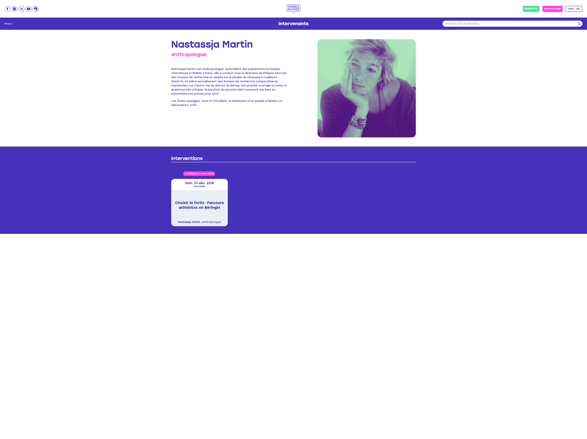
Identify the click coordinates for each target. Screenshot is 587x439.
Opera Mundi (293, 9)
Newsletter (531, 9)
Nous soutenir (552, 9)
